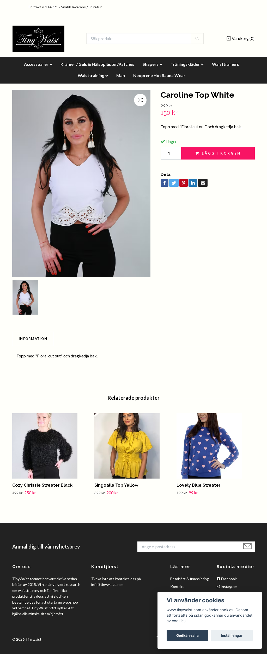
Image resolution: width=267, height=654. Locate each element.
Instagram (228, 586)
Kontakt (177, 586)
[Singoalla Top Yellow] (133, 446)
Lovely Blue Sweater (199, 485)
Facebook (228, 578)
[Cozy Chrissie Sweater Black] (51, 446)
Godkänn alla (187, 635)
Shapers (151, 64)
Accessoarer (36, 64)
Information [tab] (33, 339)
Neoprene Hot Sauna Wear (159, 75)
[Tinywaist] (38, 39)
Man (120, 75)
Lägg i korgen (221, 153)
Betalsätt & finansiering (189, 578)
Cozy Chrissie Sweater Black (42, 485)
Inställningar (232, 635)
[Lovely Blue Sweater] (216, 446)
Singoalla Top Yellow (116, 485)
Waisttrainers (225, 64)
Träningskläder (185, 64)
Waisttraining (91, 75)
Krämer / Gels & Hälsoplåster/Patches (97, 64)
